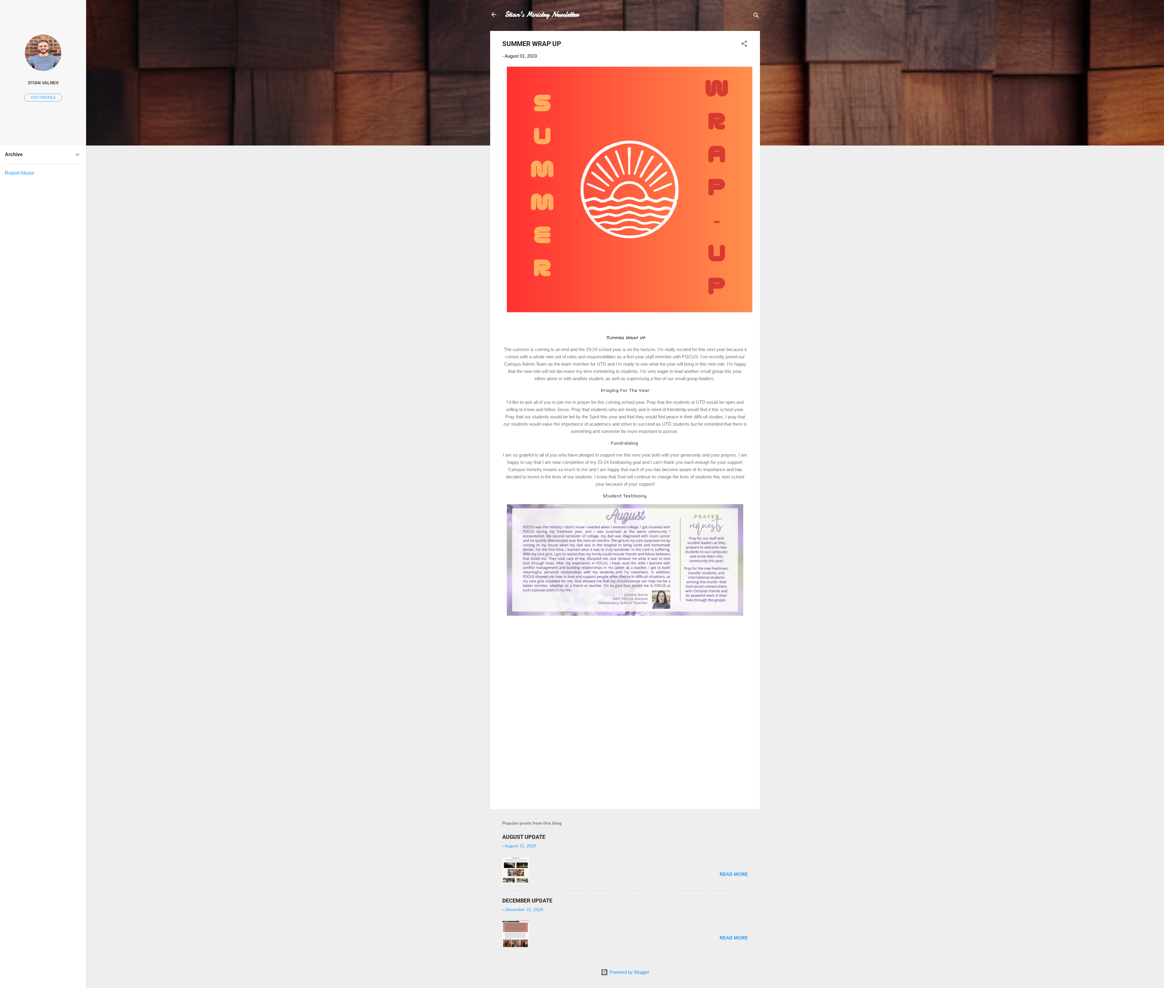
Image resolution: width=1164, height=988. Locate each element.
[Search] (756, 16)
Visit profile (43, 97)
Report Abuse (19, 173)
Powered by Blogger (628, 972)
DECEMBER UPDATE (527, 900)
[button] (744, 44)
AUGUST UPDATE (523, 837)
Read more (734, 874)
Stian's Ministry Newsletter (542, 14)
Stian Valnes (43, 83)
